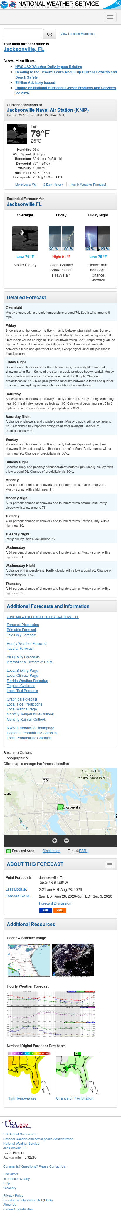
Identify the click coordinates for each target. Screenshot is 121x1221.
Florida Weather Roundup (27, 680)
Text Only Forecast (21, 634)
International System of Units (29, 661)
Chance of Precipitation (74, 1097)
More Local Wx (26, 184)
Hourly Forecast (88, 184)
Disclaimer (51, 850)
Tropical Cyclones (21, 685)
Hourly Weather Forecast (26, 643)
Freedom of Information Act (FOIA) (28, 1200)
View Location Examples (77, 33)
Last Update (16, 889)
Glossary (9, 1187)
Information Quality (16, 1178)
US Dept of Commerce (19, 1134)
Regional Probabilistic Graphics (32, 732)
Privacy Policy (13, 1195)
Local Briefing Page (22, 670)
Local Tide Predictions (24, 703)
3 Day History (53, 184)
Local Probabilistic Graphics (29, 737)
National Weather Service (21, 1143)
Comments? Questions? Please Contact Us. (34, 1166)
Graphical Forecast (22, 698)
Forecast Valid (17, 895)
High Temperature (22, 1097)
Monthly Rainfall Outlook (26, 719)
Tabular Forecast (20, 648)
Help (6, 1183)
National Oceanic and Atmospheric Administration (38, 1138)
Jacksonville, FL (24, 49)
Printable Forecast (21, 629)
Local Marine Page (22, 708)
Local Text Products (22, 690)
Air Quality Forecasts (23, 656)
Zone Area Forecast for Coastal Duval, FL (43, 617)
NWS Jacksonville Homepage (30, 727)
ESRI (83, 850)
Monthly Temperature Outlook (30, 713)
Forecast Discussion (23, 624)
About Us (9, 1204)
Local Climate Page (22, 675)
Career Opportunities (18, 1209)
